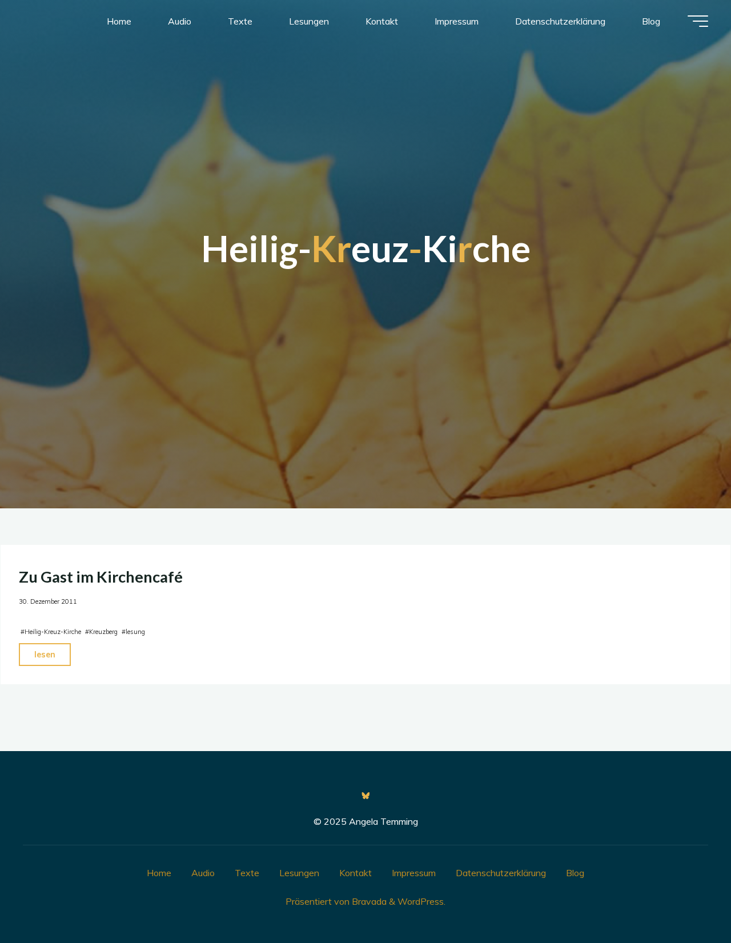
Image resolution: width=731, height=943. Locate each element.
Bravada (368, 901)
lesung (135, 632)
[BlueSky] (365, 795)
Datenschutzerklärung (501, 872)
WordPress (420, 901)
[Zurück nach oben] (686, 898)
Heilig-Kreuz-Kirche (53, 632)
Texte (247, 872)
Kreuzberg (103, 632)
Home (159, 872)
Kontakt (355, 872)
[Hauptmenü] (698, 21)
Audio (203, 872)
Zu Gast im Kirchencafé (101, 576)
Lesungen (299, 872)
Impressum (414, 872)
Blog (575, 872)
